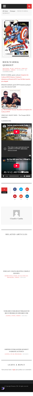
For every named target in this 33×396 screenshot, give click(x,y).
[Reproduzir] (3, 176)
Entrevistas (9, 276)
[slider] (28, 176)
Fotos (15, 276)
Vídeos (13, 70)
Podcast (24, 68)
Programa (6, 70)
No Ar (12, 68)
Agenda (8, 315)
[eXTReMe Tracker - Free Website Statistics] (3, 388)
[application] (16, 176)
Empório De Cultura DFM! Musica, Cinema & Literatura (14, 77)
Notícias (18, 68)
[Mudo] (24, 176)
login (14, 369)
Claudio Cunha (8, 71)
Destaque (6, 68)
